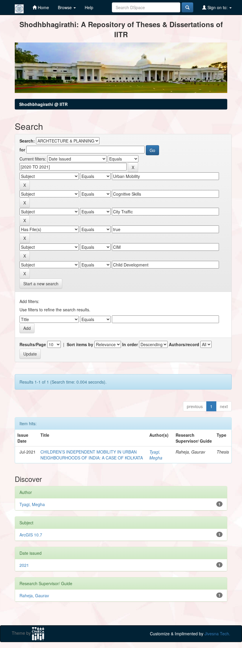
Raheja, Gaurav (34, 595)
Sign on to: (217, 7)
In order (130, 344)
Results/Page (32, 344)
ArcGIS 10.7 (30, 535)
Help (89, 7)
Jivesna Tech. (217, 633)
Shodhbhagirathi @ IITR (43, 104)
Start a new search (40, 284)
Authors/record (184, 344)
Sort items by (80, 344)
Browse (65, 7)
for (22, 150)
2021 (24, 565)
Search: (27, 141)
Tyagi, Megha (155, 455)
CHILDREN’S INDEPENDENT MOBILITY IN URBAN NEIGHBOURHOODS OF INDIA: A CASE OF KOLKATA (91, 455)
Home (43, 7)
